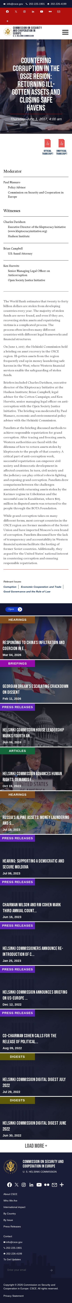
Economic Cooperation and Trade (41, 586)
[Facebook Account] (7, 11)
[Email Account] (59, 11)
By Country (9, 1213)
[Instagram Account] (24, 11)
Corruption (10, 586)
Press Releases (12, 1226)
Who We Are (10, 1200)
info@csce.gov (15, 3)
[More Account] (7, 21)
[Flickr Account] (50, 11)
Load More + (36, 1146)
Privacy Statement (13, 1295)
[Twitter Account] (16, 11)
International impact (14, 1207)
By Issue (8, 1220)
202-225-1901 (37, 3)
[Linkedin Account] (33, 11)
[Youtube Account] (41, 11)
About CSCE (10, 1194)
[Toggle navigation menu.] (65, 32)
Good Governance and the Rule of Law (26, 591)
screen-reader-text (36, 637)
